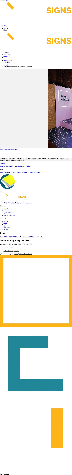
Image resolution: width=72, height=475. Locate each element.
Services (6, 27)
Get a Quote (7, 62)
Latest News (7, 227)
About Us (6, 52)
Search (5, 56)
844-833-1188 (4, 236)
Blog (5, 224)
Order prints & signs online (11, 251)
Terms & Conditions (9, 215)
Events (7, 172)
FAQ (5, 226)
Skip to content (4, 0)
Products (6, 25)
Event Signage (27, 166)
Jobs (5, 213)
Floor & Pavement (35, 172)
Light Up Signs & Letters (7, 166)
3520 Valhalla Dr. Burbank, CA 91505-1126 (30, 236)
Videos (5, 30)
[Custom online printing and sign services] (8, 249)
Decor (1, 172)
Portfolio (6, 28)
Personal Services (15, 172)
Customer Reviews (9, 212)
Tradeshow (25, 172)
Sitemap (6, 229)
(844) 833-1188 (8, 60)
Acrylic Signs (18, 166)
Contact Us (7, 54)
